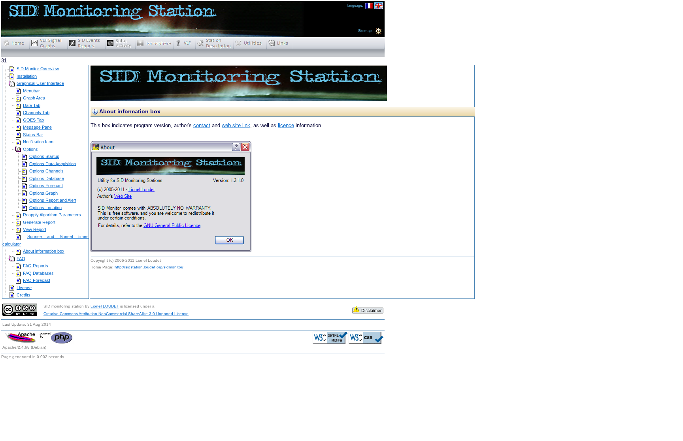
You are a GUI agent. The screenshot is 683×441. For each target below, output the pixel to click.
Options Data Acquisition (52, 163)
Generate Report (39, 222)
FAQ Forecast (36, 280)
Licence (24, 287)
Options (30, 148)
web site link (236, 125)
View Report (34, 229)
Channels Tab (36, 112)
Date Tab (31, 105)
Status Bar (33, 134)
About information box (43, 251)
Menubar (31, 90)
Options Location (45, 207)
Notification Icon (38, 141)
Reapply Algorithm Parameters (52, 214)
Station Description (215, 43)
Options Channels (46, 171)
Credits (23, 295)
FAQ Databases (38, 272)
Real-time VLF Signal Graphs (49, 43)
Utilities (250, 43)
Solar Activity (121, 43)
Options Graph (43, 192)
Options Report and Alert (52, 200)
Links (279, 43)
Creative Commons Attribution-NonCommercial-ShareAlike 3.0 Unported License (116, 313)
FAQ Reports (35, 265)
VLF (185, 43)
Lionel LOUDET (105, 306)
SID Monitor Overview (38, 68)
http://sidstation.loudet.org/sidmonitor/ (149, 267)
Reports (87, 43)
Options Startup (44, 156)
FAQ (21, 258)
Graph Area (34, 98)
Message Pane (37, 127)
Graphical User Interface (40, 83)
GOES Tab (33, 120)
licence (286, 125)
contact (201, 125)
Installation (27, 76)
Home (15, 43)
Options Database (46, 178)
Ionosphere (155, 43)
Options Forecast (46, 185)
